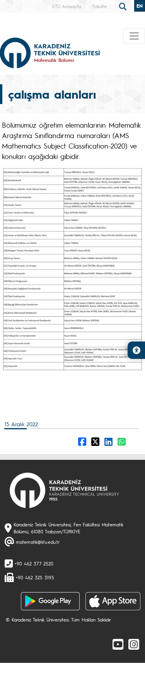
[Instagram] (133, 644)
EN (139, 6)
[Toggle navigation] (134, 36)
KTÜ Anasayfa (66, 6)
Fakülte (99, 6)
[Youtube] (118, 644)
